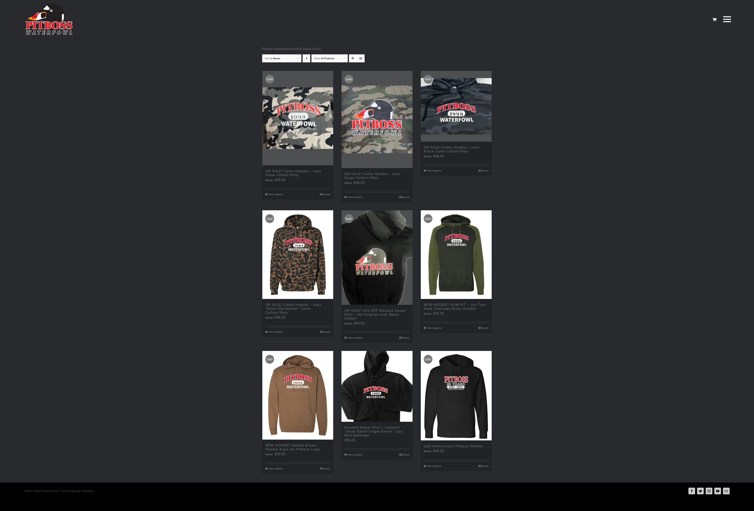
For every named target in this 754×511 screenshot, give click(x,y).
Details (326, 194)
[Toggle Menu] (726, 19)
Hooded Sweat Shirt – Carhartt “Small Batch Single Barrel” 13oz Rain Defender (373, 431)
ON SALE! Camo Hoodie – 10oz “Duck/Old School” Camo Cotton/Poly (293, 308)
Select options (275, 194)
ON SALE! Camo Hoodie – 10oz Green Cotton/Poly (372, 176)
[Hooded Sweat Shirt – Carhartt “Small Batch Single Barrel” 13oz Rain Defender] (376, 386)
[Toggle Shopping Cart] (714, 19)
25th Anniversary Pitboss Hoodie (453, 446)
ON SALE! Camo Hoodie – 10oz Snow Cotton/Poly (293, 173)
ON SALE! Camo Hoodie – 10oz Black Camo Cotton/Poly (452, 149)
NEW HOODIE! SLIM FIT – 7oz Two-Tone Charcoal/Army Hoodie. (455, 307)
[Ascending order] (306, 58)
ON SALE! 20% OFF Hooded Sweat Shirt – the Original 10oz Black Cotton (375, 314)
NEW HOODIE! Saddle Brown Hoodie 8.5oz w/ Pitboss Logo (292, 447)
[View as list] (360, 58)
